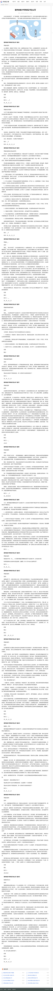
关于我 (1, 989)
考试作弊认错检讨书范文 (33, 983)
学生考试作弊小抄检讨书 (8, 975)
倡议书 (22, 1)
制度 (37, 1)
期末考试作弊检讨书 (32, 975)
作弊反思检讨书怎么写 (8, 983)
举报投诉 (14, 989)
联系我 (5, 989)
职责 (41, 1)
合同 (45, 1)
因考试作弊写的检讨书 (33, 977)
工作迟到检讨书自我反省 (33, 972)
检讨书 (14, 1)
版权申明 (9, 989)
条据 (18, 1)
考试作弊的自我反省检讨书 (34, 980)
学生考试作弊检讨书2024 (8, 980)
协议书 (32, 1)
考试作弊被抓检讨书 (7, 977)
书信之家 (2, 4)
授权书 (27, 1)
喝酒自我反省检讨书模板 (8, 972)
